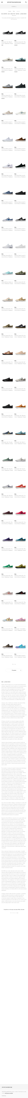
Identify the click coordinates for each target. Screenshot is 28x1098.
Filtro (14, 6)
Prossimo (14, 670)
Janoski (18, 11)
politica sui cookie (9, 1093)
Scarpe (9, 11)
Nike (14, 11)
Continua (4, 1095)
